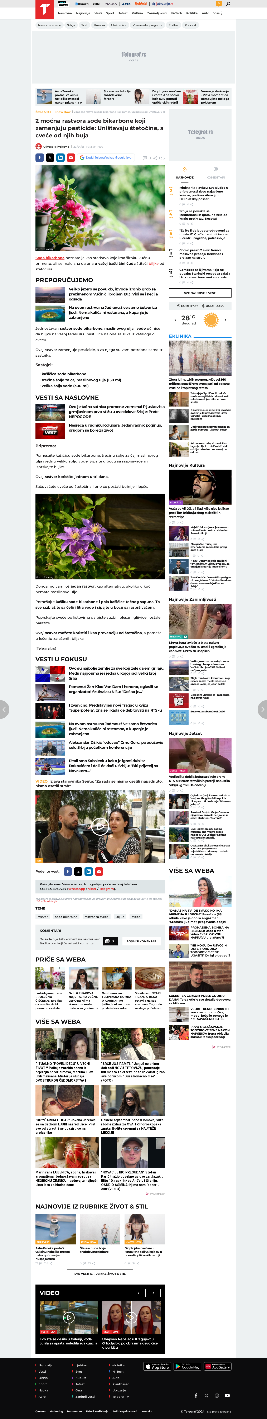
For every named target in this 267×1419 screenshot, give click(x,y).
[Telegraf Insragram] (217, 1395)
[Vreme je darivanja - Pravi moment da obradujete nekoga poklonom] (190, 96)
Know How (63, 112)
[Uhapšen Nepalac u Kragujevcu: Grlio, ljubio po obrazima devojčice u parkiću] (131, 1317)
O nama (40, 1411)
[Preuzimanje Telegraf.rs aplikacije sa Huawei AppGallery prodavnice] (218, 1366)
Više (216, 13)
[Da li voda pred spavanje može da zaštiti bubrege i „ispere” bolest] (179, 432)
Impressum (74, 1411)
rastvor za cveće (96, 917)
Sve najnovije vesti (200, 293)
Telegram (106, 889)
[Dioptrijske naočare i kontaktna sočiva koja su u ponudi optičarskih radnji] (142, 96)
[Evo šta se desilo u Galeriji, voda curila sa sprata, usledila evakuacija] (69, 1317)
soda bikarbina (66, 917)
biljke (154, 263)
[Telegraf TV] (227, 1395)
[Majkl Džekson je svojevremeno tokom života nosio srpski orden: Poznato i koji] (179, 533)
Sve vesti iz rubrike (100, 1273)
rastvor (43, 917)
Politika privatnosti (124, 1411)
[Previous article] (4, 709)
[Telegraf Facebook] (196, 1395)
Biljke (120, 917)
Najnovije (187, 465)
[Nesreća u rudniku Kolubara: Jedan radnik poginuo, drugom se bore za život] (50, 431)
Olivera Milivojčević (56, 146)
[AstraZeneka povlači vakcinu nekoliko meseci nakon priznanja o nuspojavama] (44, 96)
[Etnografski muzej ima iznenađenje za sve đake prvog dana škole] (179, 550)
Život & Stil (43, 112)
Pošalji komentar (141, 941)
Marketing (56, 1411)
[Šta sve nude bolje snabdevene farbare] (93, 96)
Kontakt (146, 1411)
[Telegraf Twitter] (206, 1395)
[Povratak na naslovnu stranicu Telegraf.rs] (44, 9)
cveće (136, 917)
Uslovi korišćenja (46, 901)
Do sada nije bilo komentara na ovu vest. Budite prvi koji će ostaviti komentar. (70, 941)
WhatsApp (76, 889)
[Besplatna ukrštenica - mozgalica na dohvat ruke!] (179, 700)
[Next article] (262, 709)
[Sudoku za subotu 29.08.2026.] (179, 717)
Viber (92, 889)
